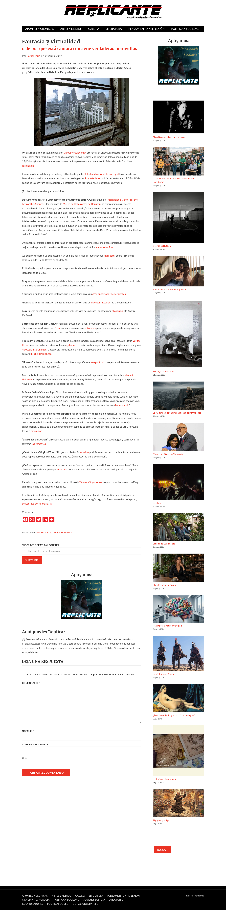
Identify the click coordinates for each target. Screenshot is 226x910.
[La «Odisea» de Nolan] (178, 654)
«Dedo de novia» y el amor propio (169, 289)
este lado (62, 469)
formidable (28, 165)
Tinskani (157, 503)
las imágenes (39, 443)
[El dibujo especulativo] (178, 334)
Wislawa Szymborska (90, 482)
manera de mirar (104, 247)
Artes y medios (71, 28)
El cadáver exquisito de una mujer (169, 137)
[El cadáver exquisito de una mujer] (178, 118)
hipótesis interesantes (34, 349)
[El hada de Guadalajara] (178, 527)
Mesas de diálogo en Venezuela (168, 454)
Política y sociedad (185, 28)
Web (24, 757)
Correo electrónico (36, 744)
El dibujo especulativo (163, 371)
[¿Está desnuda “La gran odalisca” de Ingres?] (178, 699)
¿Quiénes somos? (94, 899)
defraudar (36, 430)
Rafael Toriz (33, 55)
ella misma (117, 310)
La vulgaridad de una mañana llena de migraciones (177, 412)
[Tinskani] (178, 482)
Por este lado (92, 178)
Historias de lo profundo (165, 779)
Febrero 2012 (44, 532)
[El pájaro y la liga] (178, 804)
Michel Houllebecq (41, 353)
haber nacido (122, 405)
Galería (93, 28)
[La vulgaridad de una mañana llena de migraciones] (178, 396)
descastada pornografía (35, 503)
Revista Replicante (195, 895)
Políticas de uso (57, 903)
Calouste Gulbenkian (75, 152)
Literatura (114, 28)
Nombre (28, 731)
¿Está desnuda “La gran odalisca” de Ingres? (174, 715)
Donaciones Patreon (86, 903)
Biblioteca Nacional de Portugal (101, 174)
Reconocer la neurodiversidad (167, 625)
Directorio (116, 899)
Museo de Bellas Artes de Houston (82, 203)
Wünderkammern (62, 532)
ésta (57, 328)
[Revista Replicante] (113, 12)
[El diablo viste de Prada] (178, 568)
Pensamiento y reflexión (146, 28)
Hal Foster (109, 255)
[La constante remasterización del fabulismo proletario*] (178, 162)
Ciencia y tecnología (35, 899)
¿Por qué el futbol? (162, 246)
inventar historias (101, 302)
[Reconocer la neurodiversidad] (178, 609)
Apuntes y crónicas (39, 28)
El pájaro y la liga (161, 820)
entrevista (90, 328)
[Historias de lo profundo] (178, 751)
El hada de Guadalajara (164, 543)
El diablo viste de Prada (164, 585)
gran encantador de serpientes (109, 293)
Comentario (31, 683)
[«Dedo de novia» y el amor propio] (178, 272)
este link (84, 452)
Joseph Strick (97, 362)
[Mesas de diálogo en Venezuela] (178, 438)
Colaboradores (32, 903)
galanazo (71, 345)
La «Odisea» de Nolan (163, 674)
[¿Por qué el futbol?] (178, 218)
